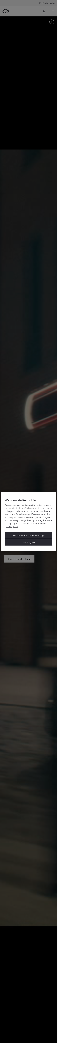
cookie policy (12, 526)
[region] (28, 521)
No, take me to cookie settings (29, 535)
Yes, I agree (29, 542)
